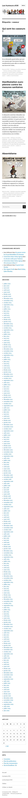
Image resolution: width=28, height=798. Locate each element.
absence (6, 193)
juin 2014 (6, 586)
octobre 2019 (7, 454)
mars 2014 (7, 593)
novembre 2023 (8, 351)
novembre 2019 (8, 452)
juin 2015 (6, 563)
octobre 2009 (8, 702)
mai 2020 (6, 439)
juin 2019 (6, 462)
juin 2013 (6, 612)
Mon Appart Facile (9, 269)
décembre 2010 (8, 672)
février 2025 (7, 319)
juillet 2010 (7, 683)
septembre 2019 (8, 456)
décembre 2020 (8, 424)
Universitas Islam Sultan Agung (13, 256)
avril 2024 (7, 340)
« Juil (6, 746)
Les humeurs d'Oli (10, 6)
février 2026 (7, 294)
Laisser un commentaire (13, 75)
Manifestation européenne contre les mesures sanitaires (13, 84)
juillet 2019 (7, 460)
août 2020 (7, 433)
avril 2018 (6, 492)
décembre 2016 (8, 525)
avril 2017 (6, 517)
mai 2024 (6, 338)
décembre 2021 (8, 399)
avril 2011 (6, 664)
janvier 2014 (7, 597)
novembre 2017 (8, 502)
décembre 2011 (8, 647)
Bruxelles (20, 139)
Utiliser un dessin (7, 787)
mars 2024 (7, 342)
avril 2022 (7, 391)
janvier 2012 (7, 645)
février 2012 (7, 643)
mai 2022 (6, 389)
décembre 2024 (8, 323)
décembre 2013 (8, 599)
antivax (5, 70)
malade (4, 196)
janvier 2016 (7, 548)
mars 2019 (7, 469)
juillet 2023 (7, 359)
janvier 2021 (7, 422)
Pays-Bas (16, 144)
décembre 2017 (8, 500)
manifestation (5, 144)
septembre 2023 (8, 355)
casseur (19, 70)
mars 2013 (7, 618)
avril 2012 (6, 639)
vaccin (3, 75)
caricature (10, 70)
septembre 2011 (8, 654)
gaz (16, 142)
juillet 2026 (7, 283)
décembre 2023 (8, 349)
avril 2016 (6, 542)
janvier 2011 (7, 670)
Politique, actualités (15, 69)
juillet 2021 (7, 410)
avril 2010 (6, 689)
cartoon (15, 70)
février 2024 (7, 344)
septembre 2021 (8, 405)
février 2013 (7, 620)
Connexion (7, 759)
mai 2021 (6, 414)
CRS (7, 194)
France (12, 142)
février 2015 (7, 572)
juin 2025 (6, 311)
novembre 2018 (8, 477)
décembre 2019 (8, 450)
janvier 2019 (7, 473)
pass (10, 74)
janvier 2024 (7, 347)
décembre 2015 (8, 551)
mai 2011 (6, 662)
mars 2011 (6, 666)
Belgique (15, 139)
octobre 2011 (7, 651)
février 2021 (7, 420)
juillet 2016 (7, 536)
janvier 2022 (7, 397)
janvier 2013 (7, 622)
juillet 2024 (7, 334)
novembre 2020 (8, 426)
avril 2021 (6, 416)
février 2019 (7, 471)
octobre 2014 (7, 580)
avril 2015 (6, 567)
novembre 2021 (8, 401)
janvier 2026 (7, 296)
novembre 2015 (8, 553)
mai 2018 (6, 490)
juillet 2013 (7, 609)
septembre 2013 (8, 605)
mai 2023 (6, 363)
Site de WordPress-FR (10, 765)
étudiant (14, 194)
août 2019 (6, 458)
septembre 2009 (8, 704)
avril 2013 (6, 616)
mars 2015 (7, 569)
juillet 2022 (7, 384)
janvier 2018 (7, 498)
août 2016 (6, 534)
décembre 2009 (8, 698)
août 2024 (7, 332)
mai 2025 (6, 313)
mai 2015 (6, 565)
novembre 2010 (8, 675)
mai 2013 (6, 614)
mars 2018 (7, 494)
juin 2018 (6, 487)
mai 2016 (6, 540)
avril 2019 (6, 466)
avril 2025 (7, 315)
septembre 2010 (8, 679)
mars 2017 (7, 519)
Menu (23, 5)
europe (9, 142)
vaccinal (12, 145)
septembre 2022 (8, 380)
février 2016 (7, 546)
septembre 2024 (8, 330)
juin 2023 (6, 361)
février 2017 (7, 521)
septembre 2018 (8, 481)
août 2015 (6, 559)
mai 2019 (6, 464)
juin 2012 (6, 635)
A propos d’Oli (6, 776)
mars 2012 (7, 641)
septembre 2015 (8, 557)
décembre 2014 (8, 576)
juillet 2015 (7, 561)
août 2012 (6, 633)
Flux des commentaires (10, 763)
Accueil (4, 772)
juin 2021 (6, 412)
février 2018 (7, 496)
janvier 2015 (7, 574)
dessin (14, 72)
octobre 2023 (7, 353)
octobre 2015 (7, 555)
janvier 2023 (7, 372)
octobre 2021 (7, 403)
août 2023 (7, 357)
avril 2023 (6, 365)
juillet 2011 (7, 658)
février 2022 (7, 395)
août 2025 (7, 307)
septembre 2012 (8, 630)
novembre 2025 (8, 300)
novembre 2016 (8, 527)
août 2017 (6, 508)
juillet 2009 (7, 708)
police (12, 74)
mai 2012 (6, 637)
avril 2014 (6, 590)
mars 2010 (7, 691)
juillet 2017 (7, 511)
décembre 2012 (8, 624)
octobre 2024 (7, 328)
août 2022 (7, 382)
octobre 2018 (7, 479)
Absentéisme (9, 153)
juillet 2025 (7, 309)
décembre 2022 (8, 374)
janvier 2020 (7, 447)
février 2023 (7, 370)
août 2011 (6, 656)
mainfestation (19, 72)
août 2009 (7, 706)
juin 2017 (6, 513)
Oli (7, 74)
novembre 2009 (8, 700)
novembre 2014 (8, 578)
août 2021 (6, 408)
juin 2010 (6, 685)
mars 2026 (7, 292)
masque (4, 74)
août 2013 (6, 607)
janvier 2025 (7, 321)
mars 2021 (7, 418)
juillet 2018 (7, 485)
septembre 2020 (8, 431)
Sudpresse (23, 69)
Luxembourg (20, 142)
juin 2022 (6, 387)
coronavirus (5, 72)
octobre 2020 (7, 429)
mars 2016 (7, 544)
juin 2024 (6, 336)
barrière (10, 139)
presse (16, 74)
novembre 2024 (8, 326)
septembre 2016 (8, 532)
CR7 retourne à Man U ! (10, 263)
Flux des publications (10, 761)
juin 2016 (6, 538)
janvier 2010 (7, 696)
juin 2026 (6, 286)
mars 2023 (7, 368)
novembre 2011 (8, 649)
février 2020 (7, 445)
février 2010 (7, 694)
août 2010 (6, 681)
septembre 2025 (8, 305)
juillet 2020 (7, 435)
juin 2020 (6, 437)
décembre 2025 (8, 298)
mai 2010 (6, 687)
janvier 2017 (7, 523)
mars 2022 (7, 393)
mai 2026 (6, 288)
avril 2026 (7, 290)
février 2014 (7, 595)
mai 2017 (6, 515)
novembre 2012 (8, 626)
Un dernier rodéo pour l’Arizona (13, 258)
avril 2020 (7, 441)
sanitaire (20, 74)
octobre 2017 (7, 504)
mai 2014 (6, 588)
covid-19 (10, 72)
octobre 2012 (7, 628)
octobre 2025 (7, 302)
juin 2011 (6, 660)
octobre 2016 (7, 529)
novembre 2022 (8, 376)
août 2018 (6, 483)
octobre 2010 (7, 677)
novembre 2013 (8, 601)
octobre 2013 (7, 603)
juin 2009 (6, 710)
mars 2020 (7, 443)
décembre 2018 (8, 475)
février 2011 (7, 668)
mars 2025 (7, 317)
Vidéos (4, 783)
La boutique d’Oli (7, 780)
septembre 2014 (8, 582)
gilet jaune (19, 194)
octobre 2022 (7, 378)
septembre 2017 (8, 506)
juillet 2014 (7, 584)
